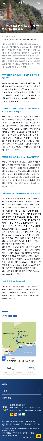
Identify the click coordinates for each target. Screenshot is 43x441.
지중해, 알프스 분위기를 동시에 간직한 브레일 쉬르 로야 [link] (19, 39)
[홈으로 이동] (21, 2)
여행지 (4, 384)
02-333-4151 (20, 405)
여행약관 (15, 433)
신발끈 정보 (6, 398)
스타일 (4, 391)
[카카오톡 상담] (11, 414)
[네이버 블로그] (23, 414)
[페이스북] (19, 414)
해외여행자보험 (23, 433)
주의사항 (31, 433)
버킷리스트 (9, 37)
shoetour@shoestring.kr (9, 435)
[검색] (38, 2)
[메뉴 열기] (4, 2)
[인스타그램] (15, 414)
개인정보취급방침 (6, 433)
